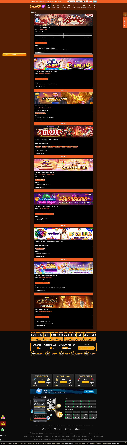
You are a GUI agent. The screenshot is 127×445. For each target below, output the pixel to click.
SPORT (68, 7)
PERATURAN (51, 425)
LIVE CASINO (63, 7)
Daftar (94, 1)
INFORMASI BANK (59, 425)
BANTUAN (45, 425)
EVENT (94, 7)
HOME (48, 7)
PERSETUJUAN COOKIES (87, 425)
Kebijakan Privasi (115, 443)
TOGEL (53, 7)
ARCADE (78, 7)
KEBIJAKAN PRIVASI (77, 425)
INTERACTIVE (83, 7)
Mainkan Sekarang (89, 391)
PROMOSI (89, 7)
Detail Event (64, 55)
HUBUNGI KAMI (68, 425)
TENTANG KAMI (38, 425)
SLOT (58, 7)
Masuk (90, 1)
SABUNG (73, 7)
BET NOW (41, 382)
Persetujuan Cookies (68, 443)
